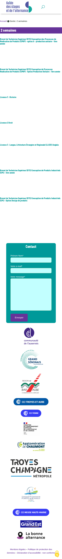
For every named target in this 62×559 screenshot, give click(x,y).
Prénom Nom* (17, 256)
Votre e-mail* (16, 266)
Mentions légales (18, 549)
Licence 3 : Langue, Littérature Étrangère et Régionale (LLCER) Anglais (29, 144)
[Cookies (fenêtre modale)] (57, 554)
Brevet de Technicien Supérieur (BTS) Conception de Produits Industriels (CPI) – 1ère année (30, 171)
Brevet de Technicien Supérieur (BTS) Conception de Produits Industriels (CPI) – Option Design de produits (30, 199)
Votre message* (18, 277)
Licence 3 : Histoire (8, 97)
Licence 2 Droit (6, 122)
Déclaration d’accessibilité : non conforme (36, 553)
